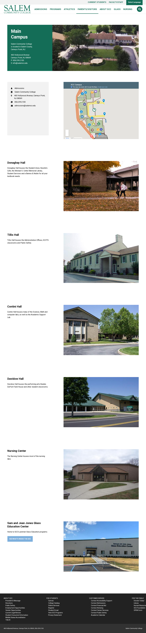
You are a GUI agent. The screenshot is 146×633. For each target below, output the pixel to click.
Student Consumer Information (16, 615)
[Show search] (139, 9)
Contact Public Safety (99, 613)
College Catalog (54, 603)
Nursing (127, 9)
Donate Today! (139, 601)
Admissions (40, 9)
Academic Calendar (98, 615)
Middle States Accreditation (15, 617)
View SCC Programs (55, 613)
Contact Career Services (99, 610)
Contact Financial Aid (98, 605)
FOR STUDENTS (52, 598)
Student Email (53, 610)
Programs (55, 9)
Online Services (53, 605)
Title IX (7, 620)
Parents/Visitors (87, 9)
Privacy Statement (55, 615)
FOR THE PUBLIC (138, 598)
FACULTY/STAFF (116, 2)
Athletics (69, 9)
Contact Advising (97, 608)
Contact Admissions (98, 603)
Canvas (51, 601)
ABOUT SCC (8, 598)
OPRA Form (138, 610)
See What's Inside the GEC (20, 539)
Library (136, 603)
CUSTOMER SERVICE (96, 598)
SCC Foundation (139, 608)
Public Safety (10, 605)
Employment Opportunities (15, 608)
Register (51, 608)
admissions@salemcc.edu (25, 106)
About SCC (105, 9)
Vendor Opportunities (13, 610)
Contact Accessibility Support (101, 601)
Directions (9, 603)
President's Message (12, 601)
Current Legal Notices (13, 613)
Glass (117, 9)
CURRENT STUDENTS (97, 2)
